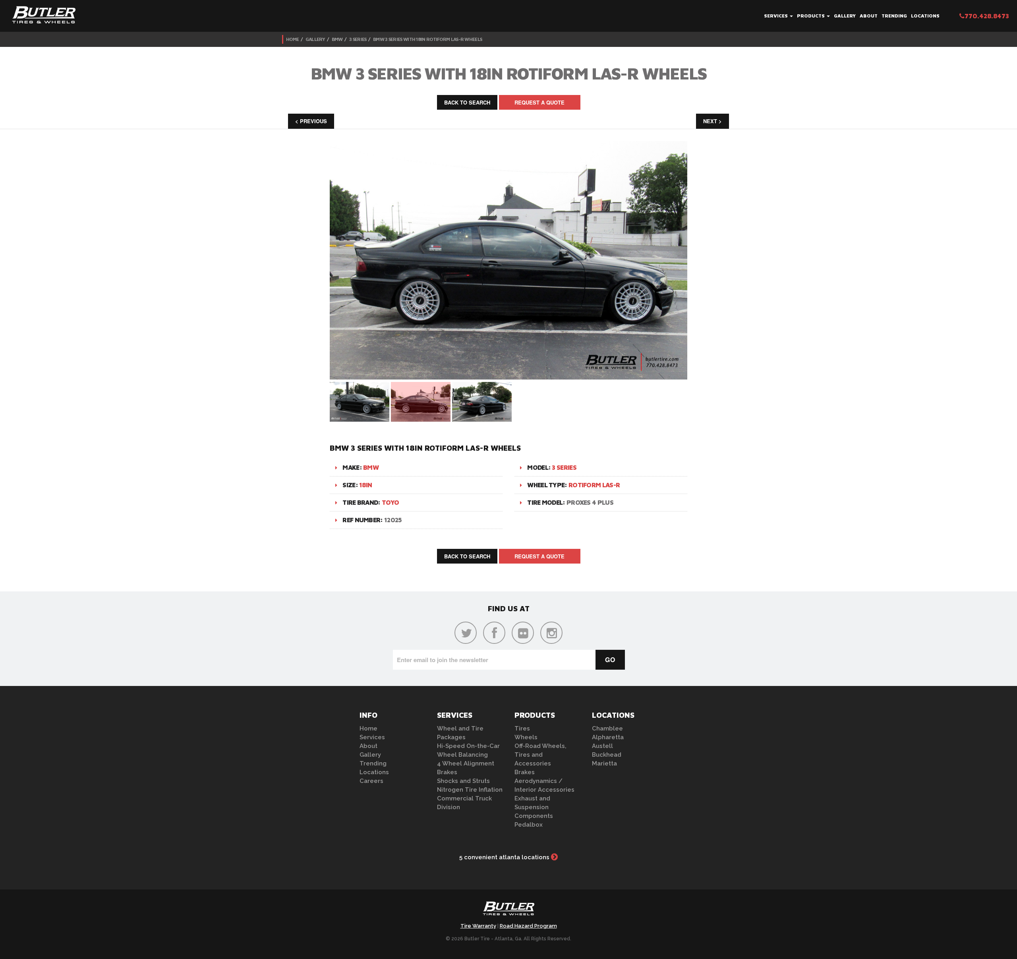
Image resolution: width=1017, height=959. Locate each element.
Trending (894, 16)
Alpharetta (608, 737)
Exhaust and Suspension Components (533, 807)
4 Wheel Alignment (465, 763)
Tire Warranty (478, 926)
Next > (712, 121)
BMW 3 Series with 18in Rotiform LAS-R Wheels (427, 39)
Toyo (390, 502)
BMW (337, 39)
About (869, 16)
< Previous (311, 121)
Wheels (526, 737)
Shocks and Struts (463, 781)
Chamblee (607, 728)
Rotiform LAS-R (594, 484)
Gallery (845, 16)
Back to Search (467, 102)
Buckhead (606, 754)
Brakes (447, 772)
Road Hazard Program (528, 926)
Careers (371, 781)
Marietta (604, 763)
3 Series (357, 39)
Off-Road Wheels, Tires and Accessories (540, 754)
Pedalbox (528, 824)
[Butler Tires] (508, 911)
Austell (602, 746)
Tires (522, 728)
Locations (925, 16)
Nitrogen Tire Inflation (470, 789)
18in (365, 484)
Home (292, 39)
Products (811, 16)
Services (776, 16)
